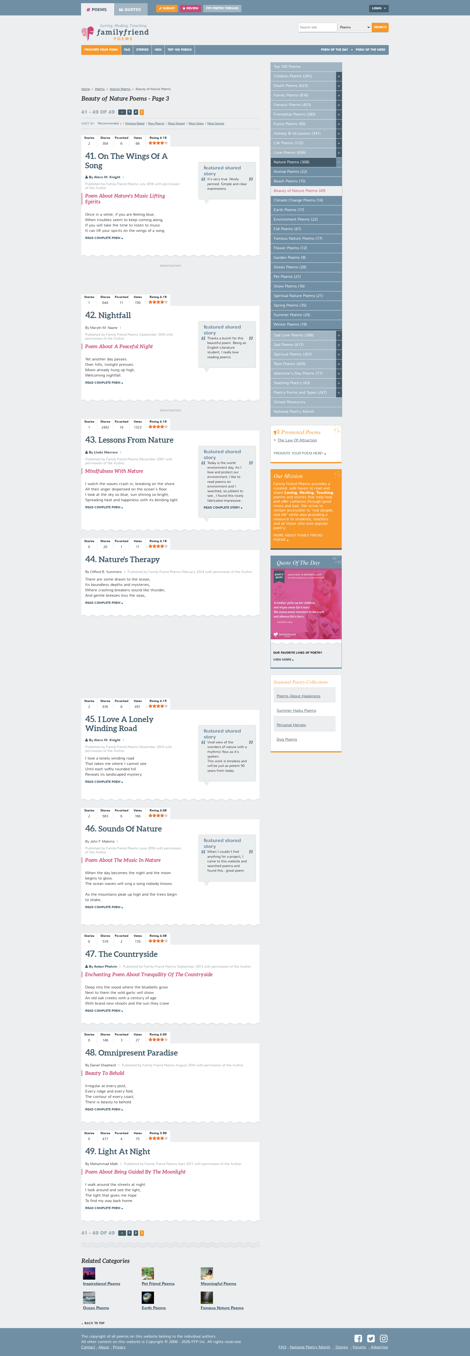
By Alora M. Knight (104, 177)
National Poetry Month (294, 412)
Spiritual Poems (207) (293, 355)
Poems (99, 10)
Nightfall (114, 315)
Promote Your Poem (101, 49)
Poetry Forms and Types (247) (300, 393)
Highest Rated (134, 123)
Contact (88, 1347)
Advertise (379, 1347)
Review (192, 8)
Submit (169, 8)
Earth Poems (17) (289, 210)
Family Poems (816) (291, 95)
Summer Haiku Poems (296, 711)
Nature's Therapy (129, 559)
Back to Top (94, 1323)
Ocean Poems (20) (290, 267)
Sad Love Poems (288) (294, 335)
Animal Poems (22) (290, 172)
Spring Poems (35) (290, 306)
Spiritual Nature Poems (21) (298, 296)
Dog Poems (287, 740)
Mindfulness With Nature (114, 471)
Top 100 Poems (180, 49)
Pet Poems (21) (287, 277)
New (158, 49)
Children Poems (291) (293, 76)
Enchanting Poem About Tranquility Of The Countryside (148, 974)
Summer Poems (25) (292, 315)
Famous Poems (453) (292, 105)
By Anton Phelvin (102, 966)
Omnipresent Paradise (138, 1052)
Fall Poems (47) (287, 229)
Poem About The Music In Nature (123, 860)
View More (282, 659)
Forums (359, 1347)
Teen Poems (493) (290, 364)
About (103, 1347)
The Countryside (128, 954)
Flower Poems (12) (290, 248)
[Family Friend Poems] (115, 33)
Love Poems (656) (290, 153)
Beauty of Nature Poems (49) (300, 191)
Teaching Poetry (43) (292, 383)
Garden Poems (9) (290, 258)
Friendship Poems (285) (295, 115)
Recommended (108, 123)
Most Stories (215, 123)
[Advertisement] (170, 658)
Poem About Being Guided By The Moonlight (135, 1172)
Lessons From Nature (136, 439)
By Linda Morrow (103, 452)
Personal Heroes (291, 725)
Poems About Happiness (298, 696)
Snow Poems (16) (289, 286)
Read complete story (222, 507)
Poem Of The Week (371, 49)
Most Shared (176, 123)
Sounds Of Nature (130, 828)
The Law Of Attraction (297, 440)
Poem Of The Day (334, 49)
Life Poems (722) (289, 143)
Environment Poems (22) (296, 220)
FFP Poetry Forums (222, 8)
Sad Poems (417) (289, 345)
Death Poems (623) (291, 86)
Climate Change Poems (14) (298, 200)
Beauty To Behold (104, 1073)
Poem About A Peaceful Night (119, 346)
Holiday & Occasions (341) (297, 134)
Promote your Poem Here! (298, 453)
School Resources (290, 402)
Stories (142, 49)
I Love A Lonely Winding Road (119, 724)
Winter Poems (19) (290, 325)
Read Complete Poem (102, 238)
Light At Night (124, 1151)
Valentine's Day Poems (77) (298, 374)
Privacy (119, 1347)
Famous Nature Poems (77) (298, 239)
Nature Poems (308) (291, 162)
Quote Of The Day (298, 562)
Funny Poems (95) (290, 124)
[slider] (158, 143)
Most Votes (196, 123)
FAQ (127, 49)
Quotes (132, 10)
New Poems (156, 123)
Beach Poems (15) (290, 181)
